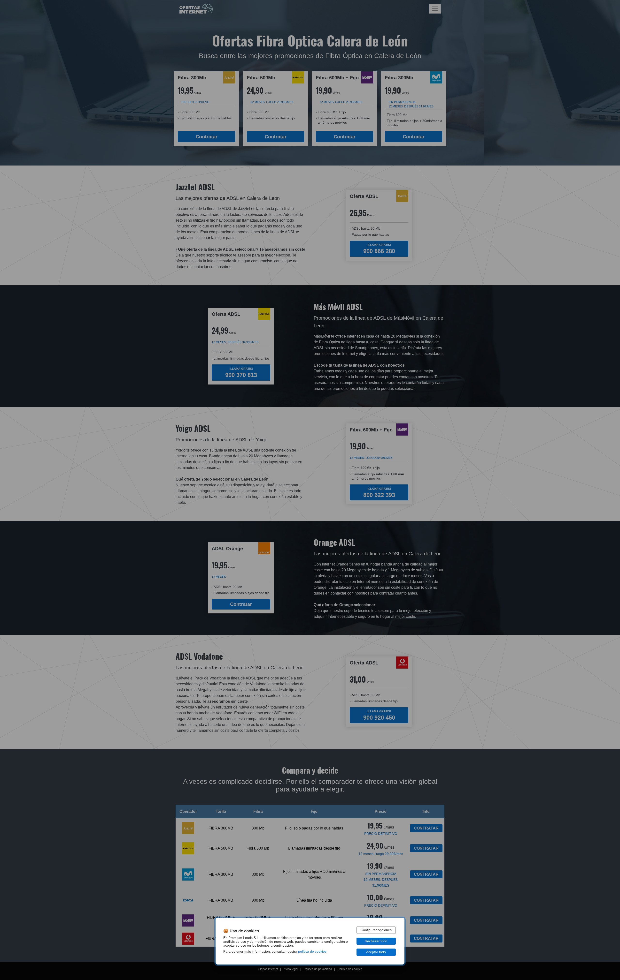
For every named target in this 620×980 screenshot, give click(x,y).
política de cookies (312, 951)
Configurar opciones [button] (376, 930)
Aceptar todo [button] (376, 952)
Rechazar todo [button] (376, 941)
